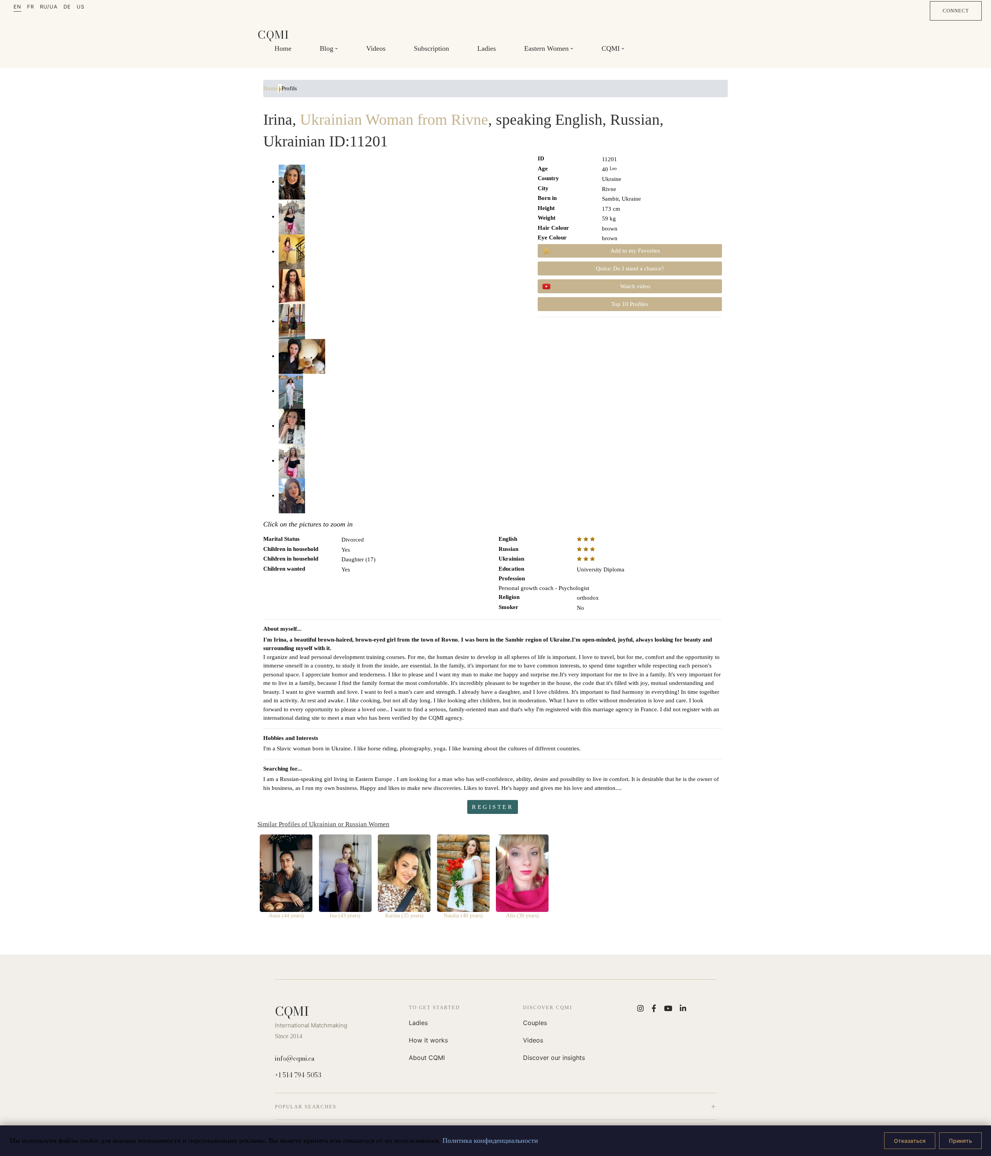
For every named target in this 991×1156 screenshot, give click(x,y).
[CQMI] (273, 34)
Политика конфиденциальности (490, 1140)
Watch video (635, 286)
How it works (428, 1040)
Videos (376, 48)
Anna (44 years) (286, 916)
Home (282, 48)
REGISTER (492, 807)
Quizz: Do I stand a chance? (630, 268)
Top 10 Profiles (629, 304)
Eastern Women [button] (546, 48)
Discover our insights (554, 1057)
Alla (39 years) (522, 916)
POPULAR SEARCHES (305, 1107)
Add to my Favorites (635, 251)
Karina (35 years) (404, 916)
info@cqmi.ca (295, 1058)
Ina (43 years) (345, 916)
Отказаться (910, 1140)
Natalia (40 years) (463, 916)
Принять (960, 1140)
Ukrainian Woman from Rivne (394, 119)
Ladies (486, 48)
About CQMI (427, 1057)
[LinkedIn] (683, 1008)
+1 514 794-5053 (298, 1075)
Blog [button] (326, 48)
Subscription (431, 48)
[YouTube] (668, 1008)
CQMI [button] (611, 48)
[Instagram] (640, 1008)
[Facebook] (654, 1008)
